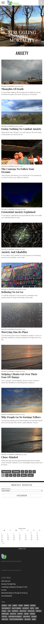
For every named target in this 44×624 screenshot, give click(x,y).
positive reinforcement (16, 619)
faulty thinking (16, 608)
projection (31, 611)
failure (4, 611)
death (32, 608)
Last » (30, 475)
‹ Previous (16, 471)
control (20, 614)
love (9, 605)
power (20, 605)
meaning (26, 605)
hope (37, 608)
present (33, 605)
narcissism (5, 614)
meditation (23, 611)
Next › (24, 475)
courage (34, 616)
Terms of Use (22, 548)
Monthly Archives (6, 489)
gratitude (5, 619)
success (4, 616)
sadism (26, 614)
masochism (26, 616)
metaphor (27, 619)
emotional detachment (15, 616)
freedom (32, 614)
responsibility (6, 608)
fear (9, 611)
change (15, 605)
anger (34, 619)
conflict (38, 611)
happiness (15, 611)
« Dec (3, 543)
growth (4, 605)
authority (25, 608)
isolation (13, 614)
